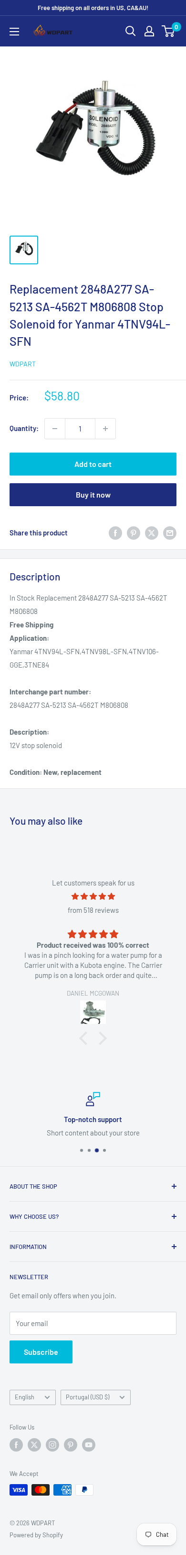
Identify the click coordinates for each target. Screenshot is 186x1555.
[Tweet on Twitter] (151, 532)
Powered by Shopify (36, 1535)
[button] (86, 1038)
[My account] (149, 31)
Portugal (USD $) (87, 1397)
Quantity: (24, 428)
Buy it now (93, 494)
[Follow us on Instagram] (52, 1445)
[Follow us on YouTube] (88, 1445)
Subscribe (41, 1351)
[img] (93, 896)
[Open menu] (14, 31)
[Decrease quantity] (55, 429)
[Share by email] (169, 532)
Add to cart (93, 463)
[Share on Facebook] (115, 532)
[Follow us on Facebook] (16, 1445)
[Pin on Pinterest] (133, 532)
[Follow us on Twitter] (34, 1445)
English (24, 1397)
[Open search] (130, 31)
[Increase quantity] (105, 429)
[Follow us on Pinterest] (70, 1445)
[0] (169, 31)
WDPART (23, 364)
